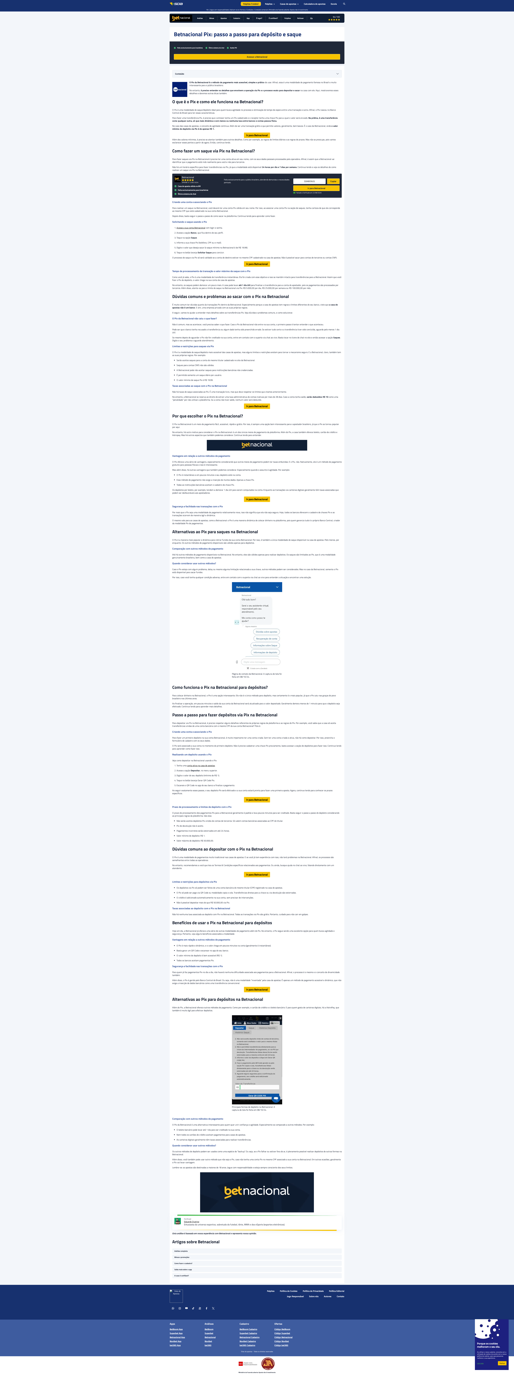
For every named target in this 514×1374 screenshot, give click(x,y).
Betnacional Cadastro (250, 1337)
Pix (311, 18)
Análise (200, 18)
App (248, 18)
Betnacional (210, 1337)
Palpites (287, 18)
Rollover (300, 18)
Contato (340, 1296)
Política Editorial (336, 1291)
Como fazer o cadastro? (183, 1263)
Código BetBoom (282, 1329)
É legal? (259, 18)
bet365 (208, 1345)
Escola (334, 3)
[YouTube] (186, 1308)
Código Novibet (281, 1341)
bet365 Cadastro (247, 1345)
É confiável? (273, 18)
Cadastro (236, 18)
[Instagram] (179, 1308)
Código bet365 (281, 1345)
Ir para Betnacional (257, 135)
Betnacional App (177, 1337)
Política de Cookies (288, 1291)
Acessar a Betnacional (257, 56)
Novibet (208, 1341)
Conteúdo (179, 73)
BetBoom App (176, 1329)
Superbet (209, 1333)
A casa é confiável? (181, 1275)
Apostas (224, 18)
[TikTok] (193, 1308)
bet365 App (175, 1345)
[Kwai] (199, 1308)
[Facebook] (206, 1308)
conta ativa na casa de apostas (201, 765)
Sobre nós (314, 1296)
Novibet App (175, 1341)
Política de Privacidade (313, 1291)
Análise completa (181, 1251)
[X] (213, 1308)
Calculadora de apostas (315, 3)
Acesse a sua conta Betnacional (191, 227)
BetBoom (209, 1329)
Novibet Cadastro (248, 1341)
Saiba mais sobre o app (183, 1269)
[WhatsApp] (173, 1308)
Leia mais (480, 1363)
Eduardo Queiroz (191, 1221)
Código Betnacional (283, 1337)
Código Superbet (282, 1333)
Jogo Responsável (295, 1296)
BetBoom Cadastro (248, 1329)
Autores (327, 1296)
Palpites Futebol (250, 3)
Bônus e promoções (181, 1257)
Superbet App (176, 1333)
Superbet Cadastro (248, 1333)
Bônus (211, 18)
